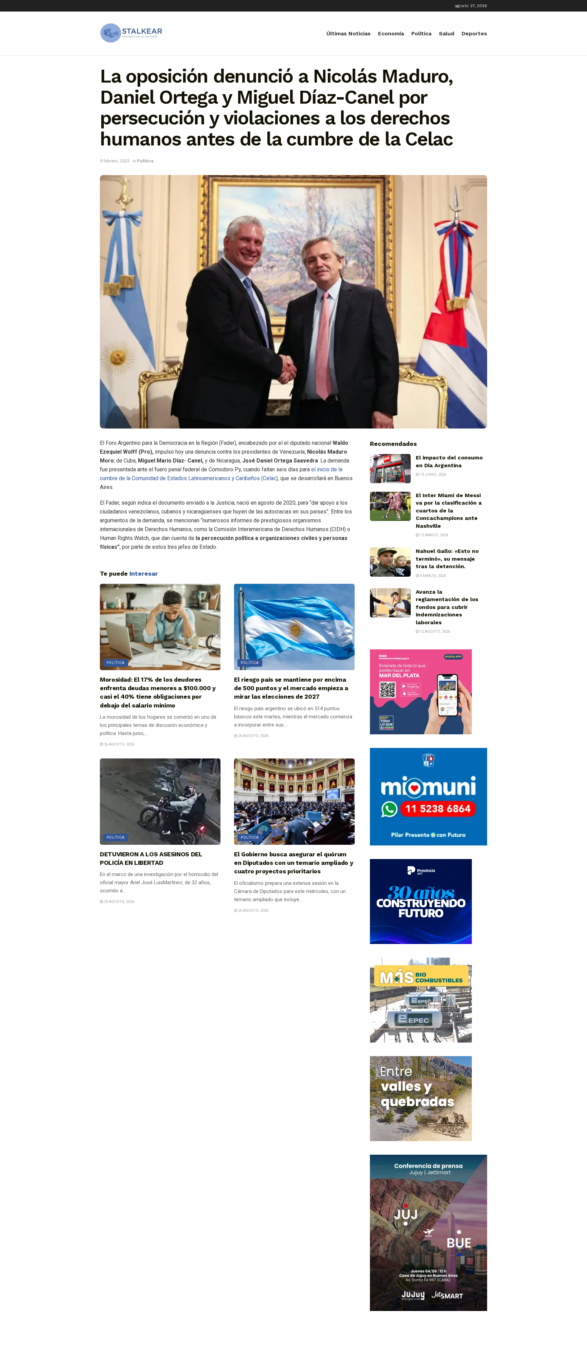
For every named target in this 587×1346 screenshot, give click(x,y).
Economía (391, 33)
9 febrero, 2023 (114, 160)
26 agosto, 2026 (118, 744)
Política (421, 33)
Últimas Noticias (348, 33)
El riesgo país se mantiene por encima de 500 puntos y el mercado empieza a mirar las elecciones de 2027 (291, 688)
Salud (446, 33)
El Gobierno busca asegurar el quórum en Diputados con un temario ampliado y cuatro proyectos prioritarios (293, 863)
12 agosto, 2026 (434, 631)
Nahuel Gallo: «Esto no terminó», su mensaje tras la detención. (447, 559)
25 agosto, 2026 (118, 901)
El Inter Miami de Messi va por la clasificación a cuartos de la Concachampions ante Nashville (449, 510)
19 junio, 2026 (432, 474)
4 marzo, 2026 (432, 576)
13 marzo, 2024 (433, 535)
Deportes (474, 33)
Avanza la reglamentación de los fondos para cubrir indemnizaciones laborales (447, 607)
